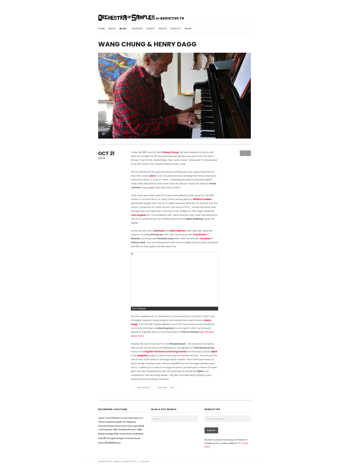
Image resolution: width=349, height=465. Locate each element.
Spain (119, 421)
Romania (132, 429)
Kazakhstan (110, 422)
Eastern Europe (105, 433)
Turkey (129, 426)
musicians (144, 387)
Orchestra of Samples (109, 461)
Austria (101, 443)
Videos (162, 28)
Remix (188, 28)
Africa (101, 421)
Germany (102, 426)
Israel (123, 426)
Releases (137, 28)
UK (173, 387)
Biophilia (142, 355)
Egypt (135, 426)
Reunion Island (113, 426)
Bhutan (117, 443)
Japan (101, 418)
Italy (100, 438)
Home (101, 28)
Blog (124, 28)
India (139, 429)
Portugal (110, 438)
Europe (163, 387)
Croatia (123, 418)
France (115, 417)
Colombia (129, 438)
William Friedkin (202, 199)
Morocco (138, 418)
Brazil (141, 425)
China (108, 418)
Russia (137, 438)
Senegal (119, 438)
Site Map (145, 461)
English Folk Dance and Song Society (166, 351)
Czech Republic (105, 429)
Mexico (129, 433)
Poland (131, 418)
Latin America (120, 429)
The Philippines (129, 422)
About (112, 28)
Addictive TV (130, 461)
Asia (116, 433)
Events (150, 28)
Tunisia (122, 434)
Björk (214, 351)
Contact (175, 28)
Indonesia (138, 433)
